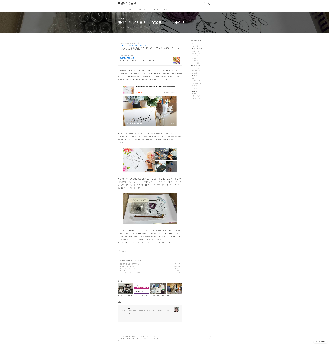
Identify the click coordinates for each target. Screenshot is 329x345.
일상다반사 (127, 261)
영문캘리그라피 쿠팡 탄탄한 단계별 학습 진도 (134, 46)
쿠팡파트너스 (196, 96)
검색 (205, 3)
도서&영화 (195, 68)
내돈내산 (195, 76)
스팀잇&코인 (196, 98)
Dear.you (195, 60)
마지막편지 (195, 63)
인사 (121, 261)
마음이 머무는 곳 (127, 3)
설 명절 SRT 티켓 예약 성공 (127, 266)
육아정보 (195, 58)
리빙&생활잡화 (197, 83)
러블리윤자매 (196, 49)
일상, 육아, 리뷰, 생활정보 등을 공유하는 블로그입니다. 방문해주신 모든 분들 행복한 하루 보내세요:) (145, 311)
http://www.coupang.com (128, 43)
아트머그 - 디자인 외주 (127, 58)
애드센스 (195, 94)
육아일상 (195, 51)
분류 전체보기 (197, 40)
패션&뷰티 (195, 78)
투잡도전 (166, 10)
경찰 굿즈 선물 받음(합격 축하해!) (128, 264)
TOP (209, 337)
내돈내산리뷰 (154, 10)
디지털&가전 (196, 81)
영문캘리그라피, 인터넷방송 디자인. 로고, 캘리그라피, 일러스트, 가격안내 (139, 60)
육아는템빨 (128, 10)
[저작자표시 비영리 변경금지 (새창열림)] (128, 251)
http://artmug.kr (125, 55)
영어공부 (195, 73)
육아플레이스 (141, 10)
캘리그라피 (196, 71)
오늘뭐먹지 (195, 85)
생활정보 (195, 88)
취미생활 (195, 66)
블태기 (121, 271)
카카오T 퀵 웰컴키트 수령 (126, 268)
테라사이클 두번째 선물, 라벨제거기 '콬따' (130, 273)
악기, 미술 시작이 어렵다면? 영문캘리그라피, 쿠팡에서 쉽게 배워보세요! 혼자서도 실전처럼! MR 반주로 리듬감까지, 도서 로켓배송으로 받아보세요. (149, 49)
